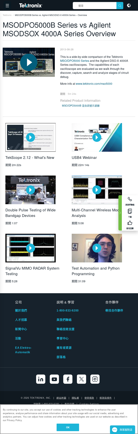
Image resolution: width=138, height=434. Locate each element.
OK (68, 427)
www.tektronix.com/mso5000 (94, 83)
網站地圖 (61, 398)
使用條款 (89, 398)
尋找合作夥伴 (114, 310)
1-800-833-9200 (68, 310)
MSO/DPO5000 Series (74, 61)
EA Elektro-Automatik (23, 350)
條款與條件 (106, 398)
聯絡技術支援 (66, 329)
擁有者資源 (64, 347)
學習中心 (62, 338)
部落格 (61, 357)
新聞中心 (21, 329)
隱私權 (75, 398)
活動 (18, 338)
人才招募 (21, 319)
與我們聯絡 (64, 319)
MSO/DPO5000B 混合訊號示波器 (81, 105)
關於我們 (21, 310)
